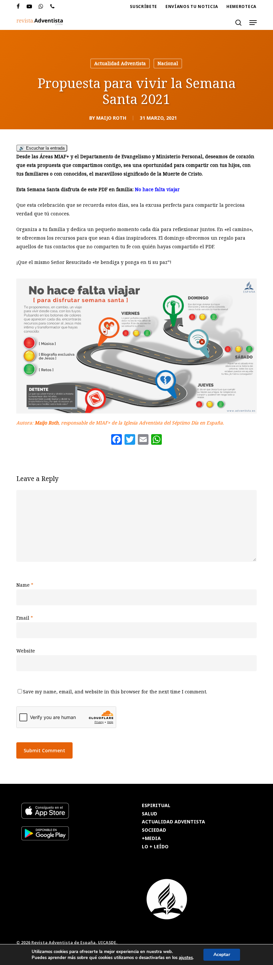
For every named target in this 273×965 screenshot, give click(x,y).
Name (24, 585)
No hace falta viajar (157, 189)
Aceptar (221, 954)
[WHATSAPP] (41, 6)
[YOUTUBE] (29, 6)
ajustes (186, 958)
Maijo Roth (111, 118)
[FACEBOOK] (18, 6)
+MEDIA (151, 838)
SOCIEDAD (154, 830)
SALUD (149, 814)
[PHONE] (52, 6)
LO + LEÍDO (155, 847)
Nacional (167, 63)
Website (25, 651)
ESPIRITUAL (156, 805)
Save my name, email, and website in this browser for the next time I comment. (115, 691)
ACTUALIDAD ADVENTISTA (173, 822)
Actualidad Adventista (120, 63)
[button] (253, 22)
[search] (238, 23)
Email (24, 618)
